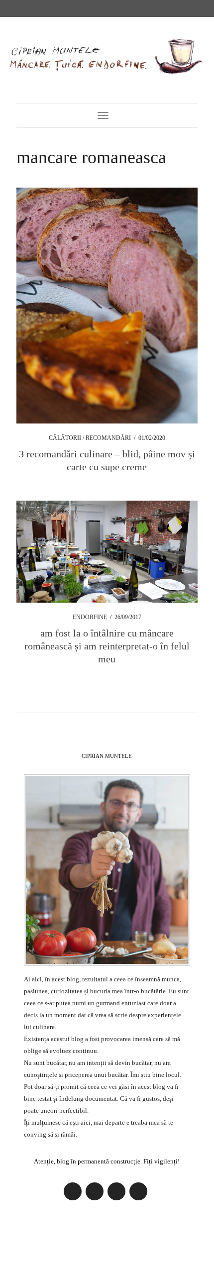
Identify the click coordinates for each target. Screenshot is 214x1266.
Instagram (95, 1191)
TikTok (138, 1191)
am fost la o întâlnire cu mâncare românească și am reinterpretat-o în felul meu (107, 646)
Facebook (73, 1191)
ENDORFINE (90, 617)
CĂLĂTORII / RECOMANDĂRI (90, 437)
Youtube (116, 1191)
